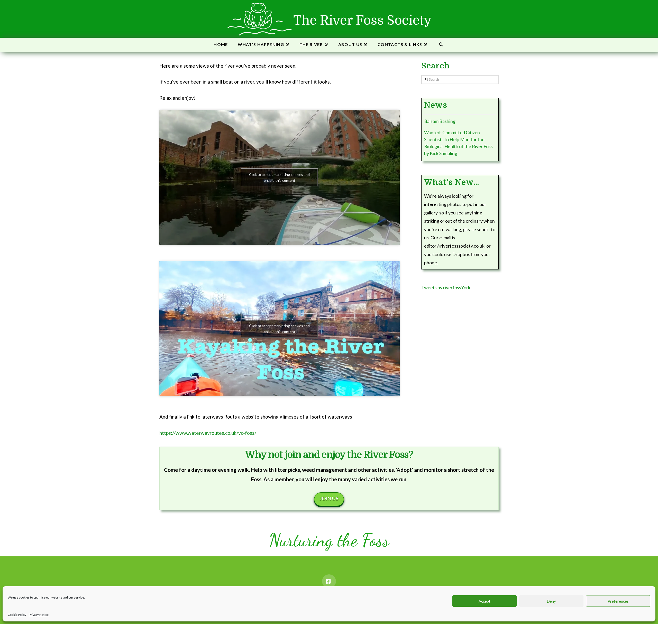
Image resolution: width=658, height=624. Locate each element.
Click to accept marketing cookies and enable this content (279, 177)
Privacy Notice (39, 615)
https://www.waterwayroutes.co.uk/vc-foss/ (207, 433)
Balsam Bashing (439, 121)
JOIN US (329, 498)
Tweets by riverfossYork (445, 287)
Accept (484, 601)
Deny (551, 601)
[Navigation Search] (440, 45)
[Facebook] (329, 581)
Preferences (618, 601)
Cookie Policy (17, 615)
